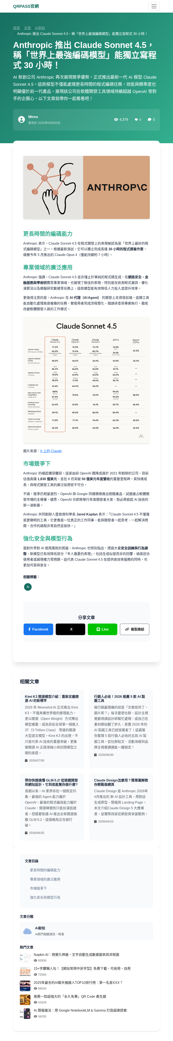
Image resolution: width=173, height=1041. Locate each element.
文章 (27, 28)
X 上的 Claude (51, 451)
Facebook (40, 629)
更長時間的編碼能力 (45, 870)
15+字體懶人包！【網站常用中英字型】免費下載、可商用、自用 (82, 968)
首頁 (16, 28)
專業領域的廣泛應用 (45, 879)
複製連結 (137, 629)
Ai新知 (40, 28)
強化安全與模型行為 (45, 897)
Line (105, 629)
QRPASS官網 (26, 6)
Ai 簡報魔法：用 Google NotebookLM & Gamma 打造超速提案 (80, 1010)
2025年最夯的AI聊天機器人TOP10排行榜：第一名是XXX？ (78, 982)
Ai (28, 586)
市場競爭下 (38, 888)
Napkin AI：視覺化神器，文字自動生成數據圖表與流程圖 (76, 954)
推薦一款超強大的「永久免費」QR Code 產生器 (70, 996)
